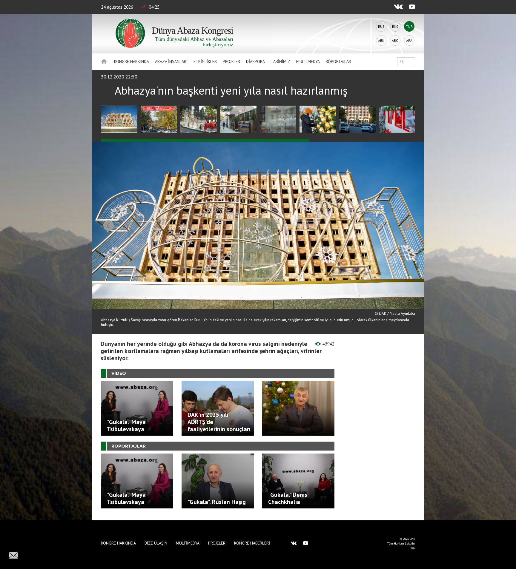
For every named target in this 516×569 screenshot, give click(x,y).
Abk (381, 40)
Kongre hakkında (131, 61)
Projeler (231, 61)
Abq (395, 40)
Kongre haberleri (252, 543)
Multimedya (308, 61)
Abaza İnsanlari (171, 61)
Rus (381, 26)
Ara (409, 40)
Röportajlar (338, 61)
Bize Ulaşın (156, 543)
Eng (395, 26)
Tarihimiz (280, 61)
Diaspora (255, 61)
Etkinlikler (205, 61)
